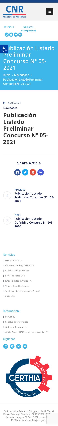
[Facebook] (11, 35)
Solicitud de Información (16, 322)
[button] (4, 49)
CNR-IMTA (10, 296)
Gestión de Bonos (13, 260)
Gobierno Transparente (16, 327)
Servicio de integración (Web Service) (22, 291)
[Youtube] (20, 35)
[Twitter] (16, 35)
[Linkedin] (40, 172)
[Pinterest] (33, 172)
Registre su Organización (17, 270)
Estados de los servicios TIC (18, 281)
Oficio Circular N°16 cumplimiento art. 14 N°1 (26, 332)
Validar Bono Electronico (17, 286)
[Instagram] (7, 35)
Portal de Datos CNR (15, 275)
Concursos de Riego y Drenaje (19, 265)
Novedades (21, 75)
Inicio (6, 75)
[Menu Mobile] (49, 11)
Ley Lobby (10, 316)
